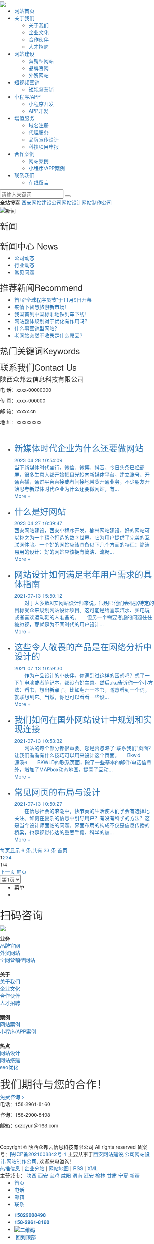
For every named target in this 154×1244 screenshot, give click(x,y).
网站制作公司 (97, 202)
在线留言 (39, 182)
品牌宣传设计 (44, 139)
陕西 (32, 1175)
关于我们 (24, 17)
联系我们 (24, 175)
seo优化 (9, 1067)
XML (92, 1168)
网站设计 (10, 1052)
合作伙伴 (39, 39)
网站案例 (39, 160)
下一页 (7, 871)
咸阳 (66, 1175)
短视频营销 (26, 82)
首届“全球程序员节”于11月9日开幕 (53, 299)
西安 (43, 1175)
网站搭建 (10, 1059)
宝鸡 (54, 1175)
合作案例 (24, 153)
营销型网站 (41, 60)
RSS (78, 1168)
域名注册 (39, 125)
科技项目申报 (44, 146)
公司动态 (24, 257)
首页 (62, 850)
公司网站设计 (67, 202)
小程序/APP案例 (47, 168)
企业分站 (34, 1168)
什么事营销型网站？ (36, 328)
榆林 (100, 1175)
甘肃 (112, 1175)
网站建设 (24, 53)
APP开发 (38, 110)
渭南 (77, 1175)
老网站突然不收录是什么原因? (48, 335)
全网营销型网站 (17, 959)
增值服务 (24, 118)
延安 (89, 1175)
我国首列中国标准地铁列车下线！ (52, 313)
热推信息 (10, 1168)
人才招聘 (39, 46)
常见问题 (24, 272)
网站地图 (59, 1168)
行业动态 (24, 264)
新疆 (135, 1175)
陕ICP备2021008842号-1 (38, 1153)
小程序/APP (27, 96)
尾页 (21, 871)
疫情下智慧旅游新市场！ (41, 306)
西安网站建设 (36, 202)
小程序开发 (41, 103)
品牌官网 (39, 67)
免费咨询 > (12, 1096)
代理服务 (39, 132)
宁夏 (123, 1175)
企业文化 (39, 32)
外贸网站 (39, 75)
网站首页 (24, 10)
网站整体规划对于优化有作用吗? (50, 321)
